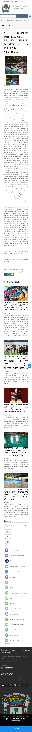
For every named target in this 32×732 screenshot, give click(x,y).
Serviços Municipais (15, 635)
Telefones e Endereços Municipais (14, 642)
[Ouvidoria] (26, 685)
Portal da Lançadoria (15, 609)
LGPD (11, 588)
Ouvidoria (12, 603)
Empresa (8, 538)
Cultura (11, 561)
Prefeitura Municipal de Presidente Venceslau (20, 7)
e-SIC (11, 582)
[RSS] (22, 685)
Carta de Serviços (14, 550)
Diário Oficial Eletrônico (16, 572)
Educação (12, 577)
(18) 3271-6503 (7, 674)
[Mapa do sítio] (3, 685)
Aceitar (16, 729)
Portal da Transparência (16, 619)
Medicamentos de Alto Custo (18, 593)
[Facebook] (7, 685)
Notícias (18, 20)
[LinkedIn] (18, 685)
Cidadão (8, 533)
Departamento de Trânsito (17, 566)
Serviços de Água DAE (16, 630)
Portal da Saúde (14, 614)
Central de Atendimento (16, 555)
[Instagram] (11, 685)
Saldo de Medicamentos (16, 625)
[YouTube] (15, 685)
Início (3, 20)
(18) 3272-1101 (7, 668)
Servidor (7, 544)
